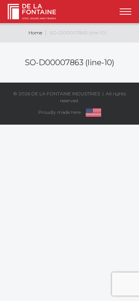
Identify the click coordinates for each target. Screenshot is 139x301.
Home (35, 33)
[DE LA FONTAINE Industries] (26, 11)
